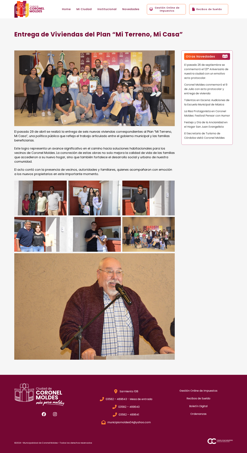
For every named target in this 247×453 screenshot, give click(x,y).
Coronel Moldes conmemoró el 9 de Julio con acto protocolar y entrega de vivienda (205, 89)
